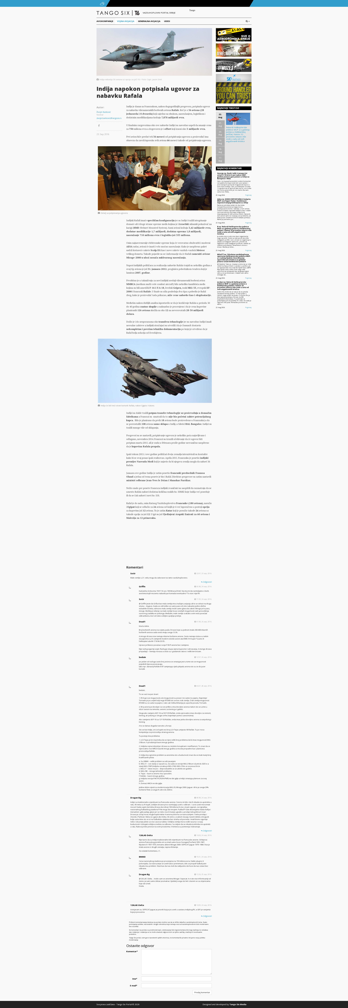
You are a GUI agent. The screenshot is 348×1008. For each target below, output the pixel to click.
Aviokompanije (105, 21)
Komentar (132, 951)
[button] (248, 21)
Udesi (167, 21)
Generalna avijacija (149, 21)
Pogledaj (248, 195)
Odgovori (207, 581)
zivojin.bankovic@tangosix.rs (109, 118)
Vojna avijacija (125, 21)
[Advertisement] (169, 543)
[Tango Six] (118, 12)
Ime (134, 978)
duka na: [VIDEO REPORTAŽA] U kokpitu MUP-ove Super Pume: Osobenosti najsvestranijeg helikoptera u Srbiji (234, 201)
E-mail (133, 985)
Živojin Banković (104, 112)
